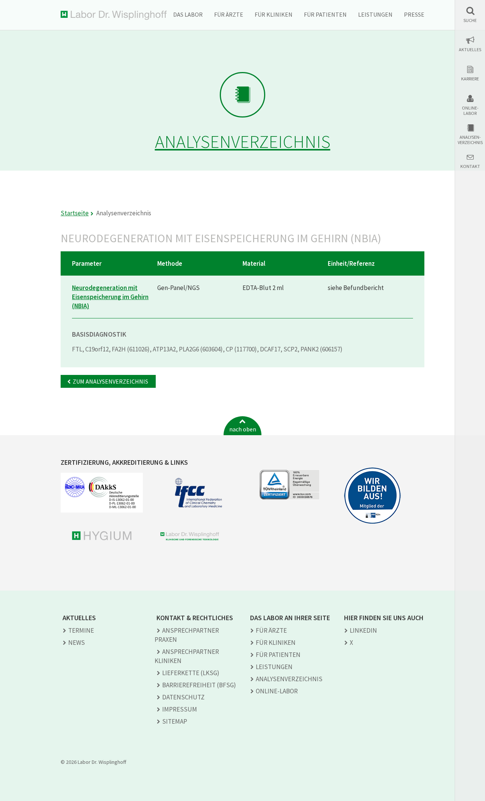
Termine (81, 630)
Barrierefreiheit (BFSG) (199, 685)
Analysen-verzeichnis (470, 140)
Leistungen (375, 14)
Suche (470, 20)
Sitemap (174, 721)
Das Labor (188, 14)
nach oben (242, 429)
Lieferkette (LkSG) (190, 673)
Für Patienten (325, 14)
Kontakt (470, 166)
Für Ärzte (228, 14)
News (76, 642)
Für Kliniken (274, 14)
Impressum (179, 709)
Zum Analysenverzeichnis (110, 381)
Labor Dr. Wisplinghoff (114, 15)
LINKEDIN (363, 630)
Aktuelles (470, 49)
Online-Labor (470, 110)
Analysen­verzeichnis (289, 679)
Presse (414, 14)
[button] (470, 14)
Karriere (470, 79)
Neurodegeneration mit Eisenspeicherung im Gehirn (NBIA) (110, 297)
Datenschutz (183, 697)
